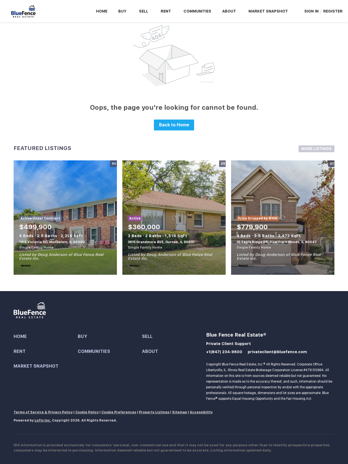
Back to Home (174, 124)
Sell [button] (143, 11)
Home (101, 11)
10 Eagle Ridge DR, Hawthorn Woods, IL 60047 (277, 242)
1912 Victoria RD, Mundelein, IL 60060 (52, 242)
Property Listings (154, 412)
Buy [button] (122, 11)
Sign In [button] (311, 11)
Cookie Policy (87, 412)
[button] (46, 336)
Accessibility (201, 412)
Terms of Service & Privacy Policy (43, 412)
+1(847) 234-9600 (224, 352)
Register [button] (333, 11)
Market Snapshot (268, 11)
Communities (197, 11)
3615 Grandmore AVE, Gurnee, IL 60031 (161, 242)
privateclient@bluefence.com (277, 352)
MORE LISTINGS (316, 148)
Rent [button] (166, 11)
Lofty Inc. (43, 420)
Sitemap (179, 412)
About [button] (229, 11)
